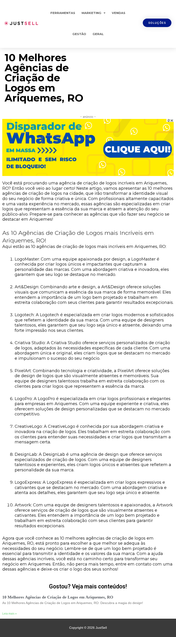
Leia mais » (9, 613)
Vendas (118, 13)
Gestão (79, 34)
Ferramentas (62, 13)
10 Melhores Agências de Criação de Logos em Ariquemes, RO (57, 597)
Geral (98, 34)
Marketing (91, 13)
